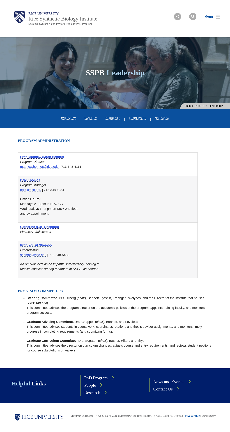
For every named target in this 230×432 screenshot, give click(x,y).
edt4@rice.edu (30, 190)
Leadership (137, 118)
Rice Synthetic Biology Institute (62, 19)
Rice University (43, 13)
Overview (68, 118)
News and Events (168, 381)
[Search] (192, 16)
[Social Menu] (177, 16)
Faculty (90, 118)
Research (92, 392)
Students (112, 118)
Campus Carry (208, 416)
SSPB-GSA (162, 118)
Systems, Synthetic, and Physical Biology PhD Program (60, 23)
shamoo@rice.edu (33, 255)
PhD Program (96, 378)
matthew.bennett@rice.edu (39, 166)
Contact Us (163, 389)
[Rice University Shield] (19, 17)
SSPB (188, 106)
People (200, 106)
